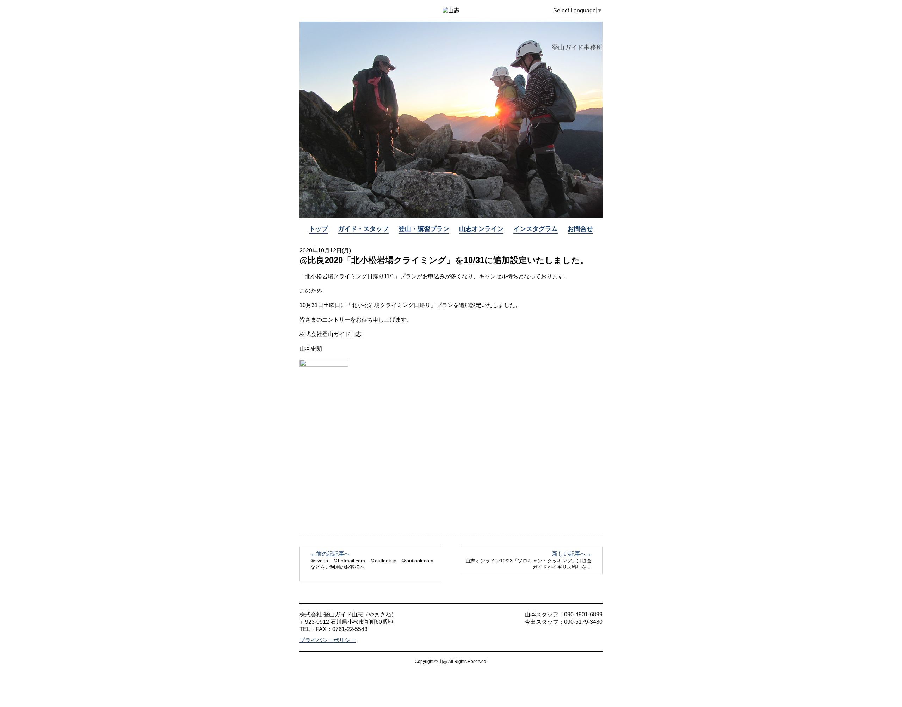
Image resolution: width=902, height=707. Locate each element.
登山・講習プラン (424, 228)
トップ (318, 228)
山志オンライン (481, 228)
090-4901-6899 (583, 614)
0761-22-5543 (349, 629)
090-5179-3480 (583, 622)
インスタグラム (535, 228)
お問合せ (580, 228)
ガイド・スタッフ (363, 228)
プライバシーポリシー (327, 640)
